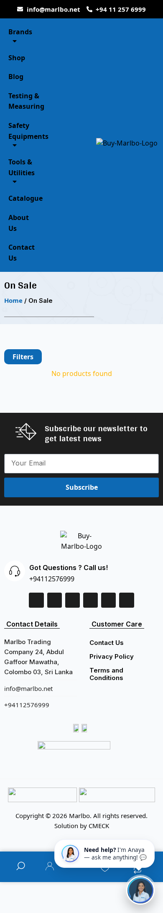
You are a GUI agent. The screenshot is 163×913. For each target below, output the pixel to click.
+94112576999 (51, 578)
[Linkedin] (54, 600)
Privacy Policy (111, 656)
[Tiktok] (108, 600)
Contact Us (106, 643)
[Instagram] (90, 600)
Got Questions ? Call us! (68, 567)
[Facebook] (36, 600)
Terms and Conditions (106, 674)
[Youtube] (126, 600)
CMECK (99, 825)
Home (13, 300)
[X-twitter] (72, 600)
